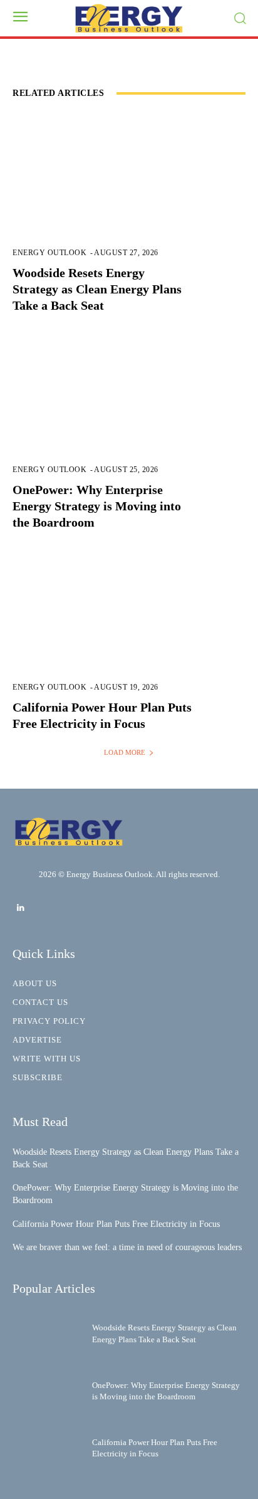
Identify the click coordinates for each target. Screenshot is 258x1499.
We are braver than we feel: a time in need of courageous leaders (127, 1247)
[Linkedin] (20, 908)
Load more (124, 752)
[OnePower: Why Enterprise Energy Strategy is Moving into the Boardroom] (129, 410)
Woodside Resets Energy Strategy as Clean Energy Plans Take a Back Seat (97, 289)
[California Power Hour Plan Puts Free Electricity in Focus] (129, 627)
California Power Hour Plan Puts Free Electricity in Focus (116, 1224)
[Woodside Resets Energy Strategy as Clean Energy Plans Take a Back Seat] (129, 193)
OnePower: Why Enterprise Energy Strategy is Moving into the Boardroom (97, 506)
